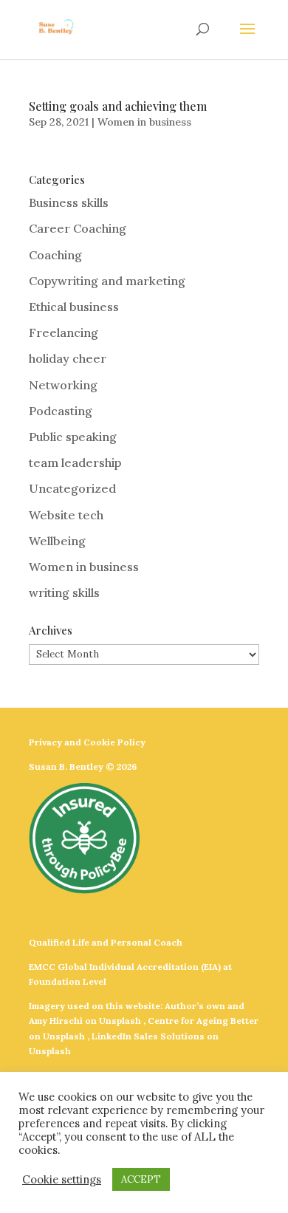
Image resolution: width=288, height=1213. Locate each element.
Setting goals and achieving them (118, 106)
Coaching (55, 254)
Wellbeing (57, 540)
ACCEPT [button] (141, 1179)
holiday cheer (67, 358)
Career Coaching (77, 228)
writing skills (64, 592)
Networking (63, 384)
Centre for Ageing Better (203, 1020)
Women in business (144, 122)
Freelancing (63, 332)
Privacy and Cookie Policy (87, 742)
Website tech (66, 515)
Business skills (69, 202)
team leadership (75, 462)
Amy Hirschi (56, 1020)
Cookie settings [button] (61, 1179)
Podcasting (60, 410)
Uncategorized (72, 488)
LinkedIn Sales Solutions (148, 1036)
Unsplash (120, 1020)
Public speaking (73, 436)
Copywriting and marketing (107, 280)
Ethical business (74, 306)
